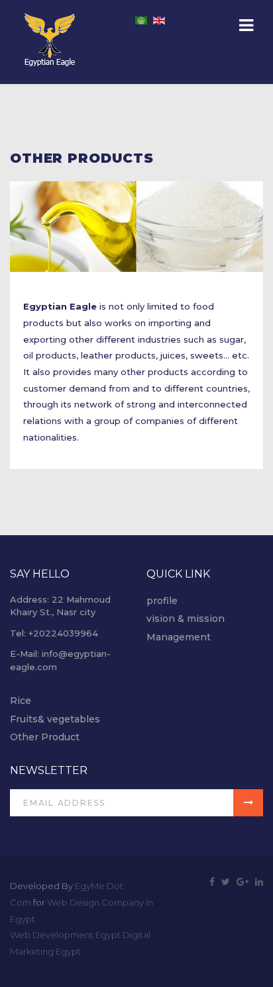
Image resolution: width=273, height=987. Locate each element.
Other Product (45, 737)
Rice (20, 701)
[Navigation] (246, 26)
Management (178, 637)
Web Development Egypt (65, 934)
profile (162, 601)
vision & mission (185, 618)
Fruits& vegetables (55, 719)
